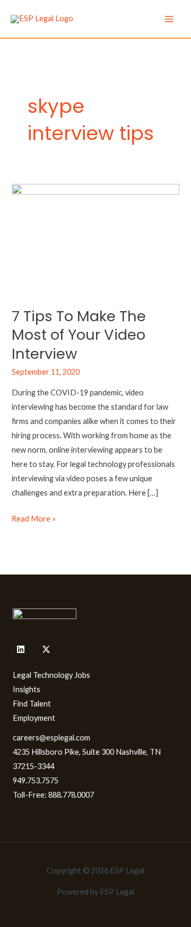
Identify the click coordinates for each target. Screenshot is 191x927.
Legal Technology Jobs (51, 674)
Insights (26, 689)
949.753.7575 (35, 780)
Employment (34, 717)
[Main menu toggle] (169, 19)
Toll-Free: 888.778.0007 (53, 794)
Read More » (34, 517)
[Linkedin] (21, 649)
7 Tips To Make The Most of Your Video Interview (79, 335)
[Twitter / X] (46, 649)
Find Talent (32, 703)
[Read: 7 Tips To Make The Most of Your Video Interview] (95, 238)
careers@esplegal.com (51, 737)
